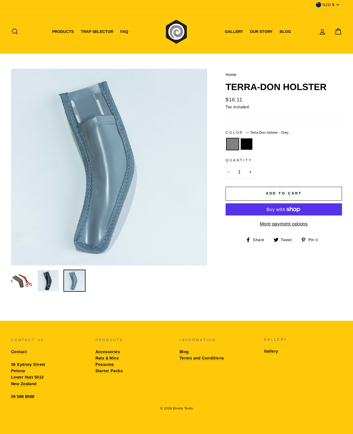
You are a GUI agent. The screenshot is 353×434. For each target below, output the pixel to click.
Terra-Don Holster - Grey (233, 144)
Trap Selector (97, 31)
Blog (285, 31)
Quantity (239, 160)
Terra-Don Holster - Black (247, 144)
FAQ (124, 31)
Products (63, 31)
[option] (109, 167)
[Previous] (14, 281)
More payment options (284, 224)
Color (257, 132)
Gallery (234, 31)
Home (231, 74)
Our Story (261, 31)
